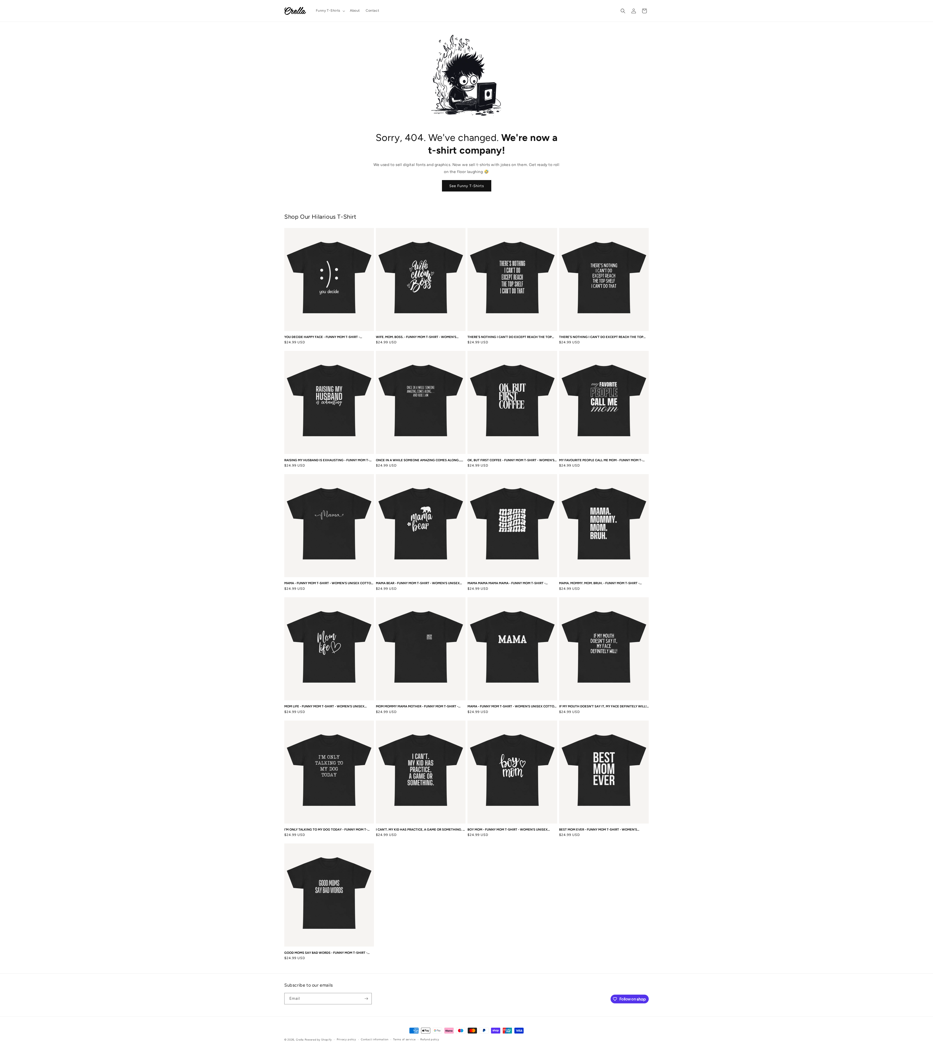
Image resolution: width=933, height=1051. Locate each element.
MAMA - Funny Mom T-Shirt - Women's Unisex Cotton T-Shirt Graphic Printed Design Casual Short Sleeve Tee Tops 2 (512, 706)
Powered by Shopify (318, 1039)
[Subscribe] (366, 998)
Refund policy (429, 1039)
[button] (330, 11)
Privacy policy (346, 1039)
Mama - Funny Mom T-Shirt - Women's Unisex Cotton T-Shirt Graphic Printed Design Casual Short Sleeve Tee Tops (328, 583)
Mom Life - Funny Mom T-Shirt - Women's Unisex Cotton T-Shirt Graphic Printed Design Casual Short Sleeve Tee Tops (324, 706)
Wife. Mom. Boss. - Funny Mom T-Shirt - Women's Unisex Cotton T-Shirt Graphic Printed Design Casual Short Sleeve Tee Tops (416, 337)
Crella (300, 1039)
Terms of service (404, 1039)
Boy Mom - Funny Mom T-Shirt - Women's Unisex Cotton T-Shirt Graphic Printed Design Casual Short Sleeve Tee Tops (508, 830)
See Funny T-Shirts (466, 186)
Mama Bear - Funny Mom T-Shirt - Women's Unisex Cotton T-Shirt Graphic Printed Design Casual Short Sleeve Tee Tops (418, 583)
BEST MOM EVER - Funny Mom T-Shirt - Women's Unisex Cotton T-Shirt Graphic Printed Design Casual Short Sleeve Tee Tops (599, 830)
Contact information (374, 1039)
